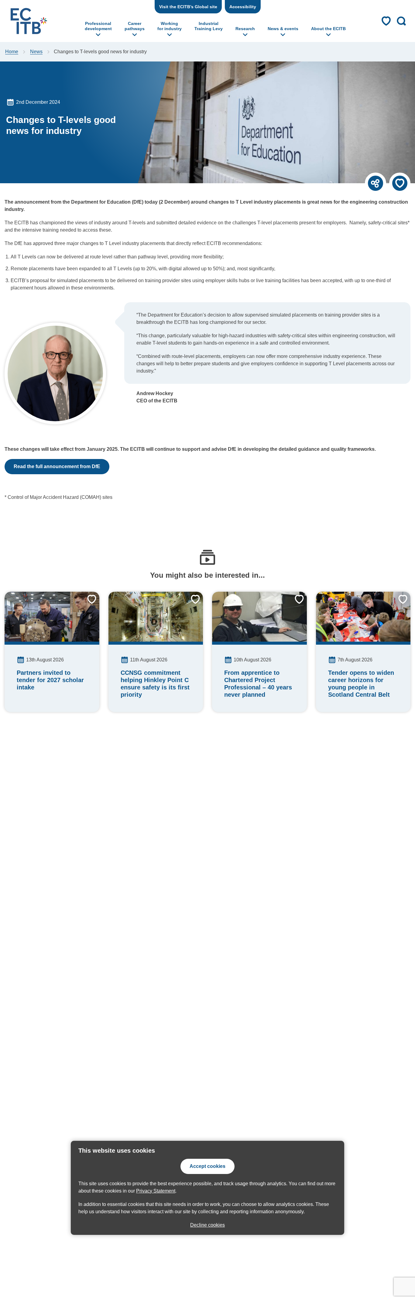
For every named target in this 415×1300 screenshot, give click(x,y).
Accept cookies (207, 1166)
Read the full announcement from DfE (57, 466)
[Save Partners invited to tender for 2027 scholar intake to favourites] (87, 604)
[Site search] (401, 21)
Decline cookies (207, 1225)
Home (11, 51)
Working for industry (169, 26)
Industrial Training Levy (208, 26)
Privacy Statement (155, 1190)
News (36, 51)
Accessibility (242, 6)
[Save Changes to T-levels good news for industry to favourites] (399, 183)
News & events (283, 28)
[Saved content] (386, 21)
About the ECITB (328, 28)
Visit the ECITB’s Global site (188, 6)
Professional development (98, 26)
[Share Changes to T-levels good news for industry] (375, 183)
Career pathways (135, 26)
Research (245, 28)
